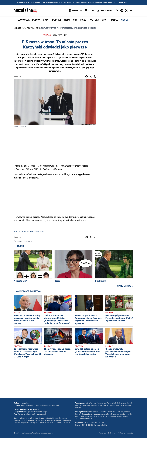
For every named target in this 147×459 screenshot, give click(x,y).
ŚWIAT (46, 20)
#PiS (42, 231)
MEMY (67, 20)
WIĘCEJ (124, 20)
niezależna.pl (20, 28)
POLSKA (36, 20)
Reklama (111, 433)
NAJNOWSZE (23, 20)
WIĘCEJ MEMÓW (124, 286)
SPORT (105, 20)
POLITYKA (94, 20)
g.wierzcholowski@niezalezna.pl (46, 405)
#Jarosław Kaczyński (32, 231)
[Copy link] (95, 76)
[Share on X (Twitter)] (91, 76)
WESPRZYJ (77, 10)
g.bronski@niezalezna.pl (37, 412)
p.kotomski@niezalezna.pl (36, 414)
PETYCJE (56, 20)
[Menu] (131, 10)
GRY (75, 20)
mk (20, 76)
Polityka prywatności (125, 433)
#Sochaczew (18, 231)
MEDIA (114, 20)
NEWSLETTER (106, 10)
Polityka (30, 28)
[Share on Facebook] (86, 76)
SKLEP (91, 10)
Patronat (102, 433)
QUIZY (83, 20)
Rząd (38, 28)
